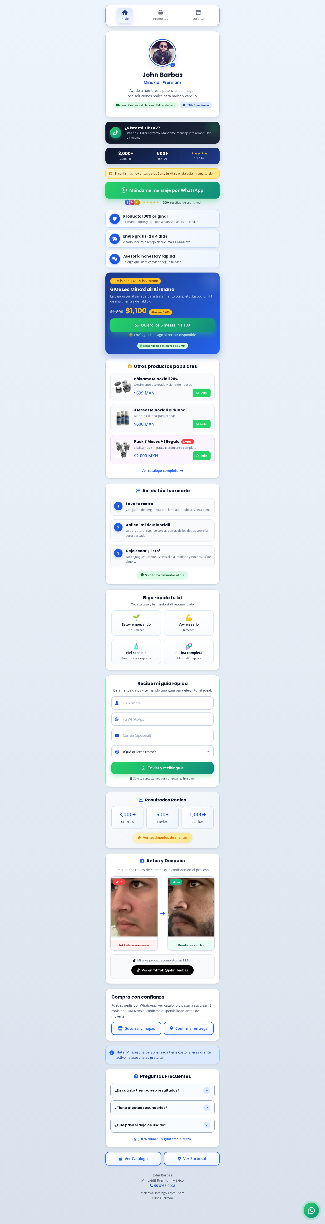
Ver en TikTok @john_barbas (165, 970)
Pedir (203, 393)
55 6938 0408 (164, 1185)
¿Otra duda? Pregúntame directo (164, 1139)
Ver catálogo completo (160, 470)
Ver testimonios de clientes (165, 837)
